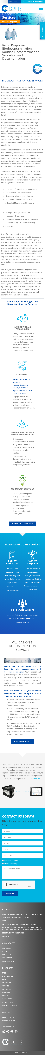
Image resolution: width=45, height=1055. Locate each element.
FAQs (4, 973)
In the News (7, 983)
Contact (6, 1012)
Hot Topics (6, 989)
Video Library (7, 999)
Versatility (6, 955)
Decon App (6, 936)
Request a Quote (9, 21)
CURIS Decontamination (11, 8)
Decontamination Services (13, 933)
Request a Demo (11, 860)
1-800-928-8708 (33, 2)
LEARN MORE (35, 778)
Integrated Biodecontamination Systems (19, 924)
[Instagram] (16, 1032)
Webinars (6, 992)
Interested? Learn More (22, 523)
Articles (5, 986)
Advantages (8, 943)
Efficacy (5, 951)
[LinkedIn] (11, 1032)
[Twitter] (7, 1032)
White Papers (7, 976)
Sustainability (8, 961)
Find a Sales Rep (10, 863)
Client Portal (14, 2)
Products (7, 909)
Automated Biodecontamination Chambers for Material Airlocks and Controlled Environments (22, 928)
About (4, 979)
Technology (7, 958)
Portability (7, 948)
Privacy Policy (8, 1002)
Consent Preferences (10, 1005)
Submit (10, 893)
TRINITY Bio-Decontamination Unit (16, 918)
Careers (5, 996)
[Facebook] (3, 1032)
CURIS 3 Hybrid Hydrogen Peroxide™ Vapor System (22, 914)
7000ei (4, 921)
